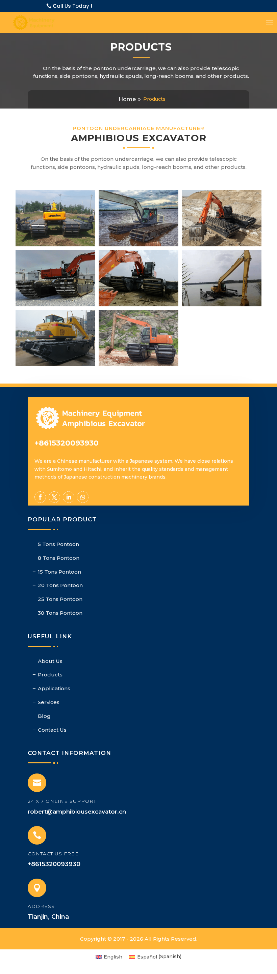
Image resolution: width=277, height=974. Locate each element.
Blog (44, 716)
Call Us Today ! (72, 5)
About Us (50, 661)
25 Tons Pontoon (60, 599)
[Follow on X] (54, 497)
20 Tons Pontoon (60, 585)
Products (50, 674)
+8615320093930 (66, 443)
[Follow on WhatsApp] (83, 497)
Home (127, 99)
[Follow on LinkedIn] (68, 497)
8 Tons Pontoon (58, 558)
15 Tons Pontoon (59, 572)
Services (48, 702)
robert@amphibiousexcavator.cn (77, 811)
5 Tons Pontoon (58, 544)
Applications (54, 688)
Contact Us (52, 730)
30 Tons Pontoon (60, 613)
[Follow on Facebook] (40, 497)
